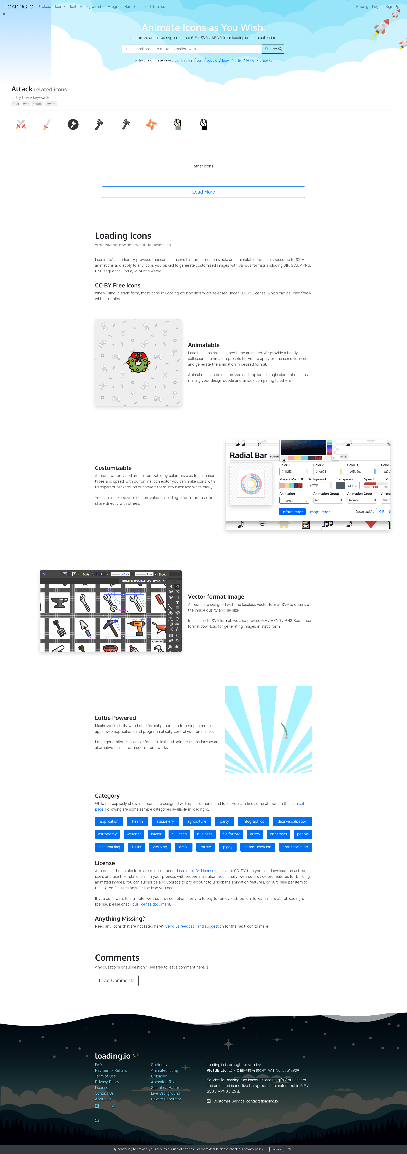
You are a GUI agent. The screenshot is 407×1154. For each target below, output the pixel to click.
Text (72, 6)
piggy (228, 847)
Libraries (157, 6)
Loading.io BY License (195, 870)
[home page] (19, 6)
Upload (45, 6)
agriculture (197, 821)
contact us (104, 1093)
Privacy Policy (107, 1082)
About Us (103, 1099)
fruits (136, 847)
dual (16, 104)
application (109, 821)
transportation (295, 847)
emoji (183, 847)
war (26, 104)
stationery (165, 821)
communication (258, 847)
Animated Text (163, 1082)
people (303, 834)
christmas (278, 834)
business (205, 834)
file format (231, 834)
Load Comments (117, 980)
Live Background (165, 1093)
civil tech (179, 834)
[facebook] (102, 1110)
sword (51, 104)
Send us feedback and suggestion (194, 926)
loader (156, 834)
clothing (160, 847)
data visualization (292, 821)
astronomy (107, 834)
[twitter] (118, 1110)
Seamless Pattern (166, 1087)
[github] (102, 1124)
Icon (58, 6)
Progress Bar (119, 6)
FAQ (98, 1064)
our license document (151, 904)
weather (134, 834)
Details (277, 1149)
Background (90, 6)
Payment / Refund (111, 1070)
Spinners (159, 1064)
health (137, 821)
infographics (253, 821)
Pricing (362, 6)
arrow (255, 834)
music (206, 847)
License (101, 1087)
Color (138, 6)
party (224, 821)
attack (37, 104)
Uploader (159, 1076)
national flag (109, 847)
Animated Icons (164, 1070)
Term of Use (105, 1076)
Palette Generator (166, 1099)
